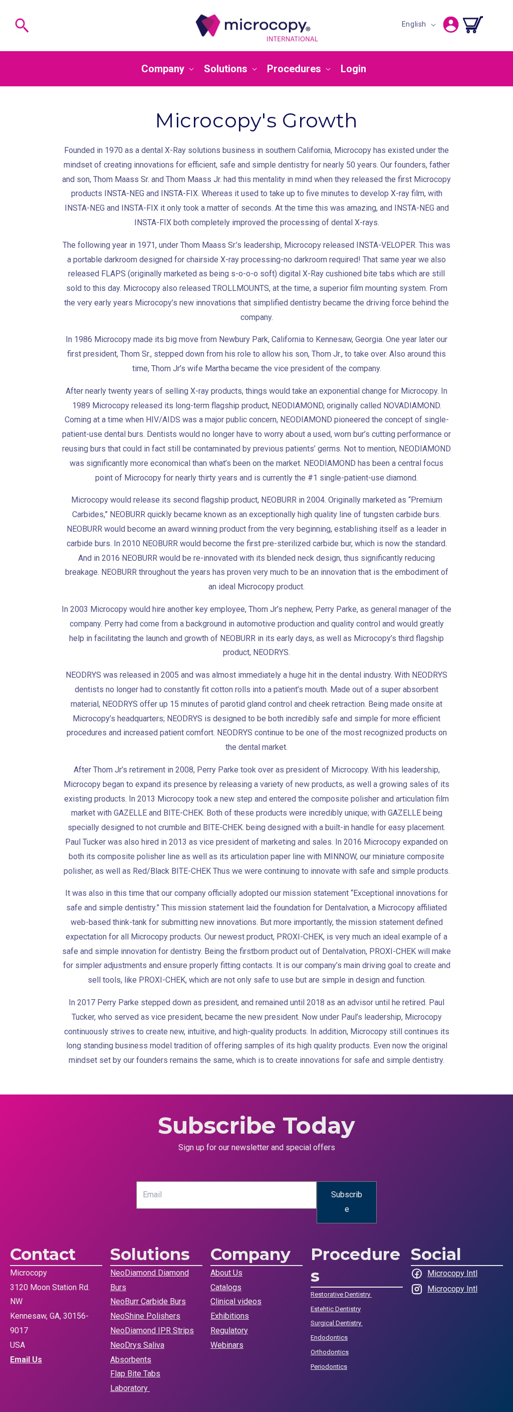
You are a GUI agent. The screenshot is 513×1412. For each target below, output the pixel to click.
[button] (22, 26)
